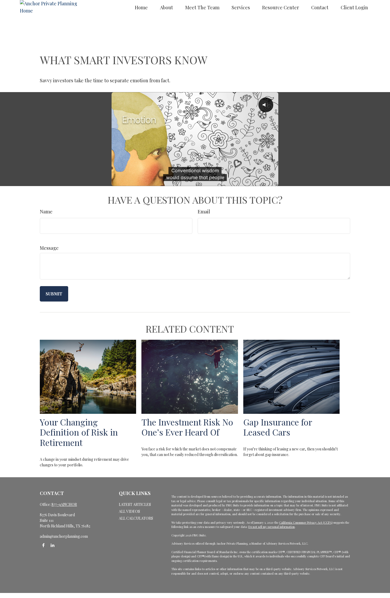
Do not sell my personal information (271, 527)
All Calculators (136, 518)
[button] (141, 7)
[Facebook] (43, 545)
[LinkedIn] (52, 545)
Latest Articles (135, 504)
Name (46, 211)
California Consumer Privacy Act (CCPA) (305, 522)
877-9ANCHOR (64, 504)
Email (204, 211)
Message (49, 248)
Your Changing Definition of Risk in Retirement (79, 432)
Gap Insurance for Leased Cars (277, 427)
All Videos (129, 511)
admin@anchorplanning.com (64, 536)
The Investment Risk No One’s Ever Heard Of (187, 427)
